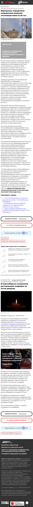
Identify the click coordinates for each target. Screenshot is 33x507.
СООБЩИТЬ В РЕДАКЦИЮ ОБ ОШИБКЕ (14, 453)
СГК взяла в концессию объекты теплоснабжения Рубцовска (16, 260)
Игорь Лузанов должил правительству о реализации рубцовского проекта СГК (19, 271)
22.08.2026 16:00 (5, 280)
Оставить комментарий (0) (16, 225)
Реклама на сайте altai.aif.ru (12, 447)
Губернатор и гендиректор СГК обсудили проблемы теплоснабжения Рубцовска (19, 249)
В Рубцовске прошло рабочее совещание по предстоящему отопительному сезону (14, 205)
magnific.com (5, 312)
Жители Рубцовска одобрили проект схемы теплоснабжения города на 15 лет (18, 265)
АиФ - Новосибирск (15, 329)
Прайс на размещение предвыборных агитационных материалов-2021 (15, 450)
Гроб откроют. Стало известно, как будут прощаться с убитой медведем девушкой (11, 357)
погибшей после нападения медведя (13, 323)
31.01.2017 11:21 (5, 7)
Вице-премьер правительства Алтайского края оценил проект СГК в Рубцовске (15, 210)
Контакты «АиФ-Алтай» (9, 445)
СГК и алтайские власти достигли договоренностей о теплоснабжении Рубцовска (15, 200)
